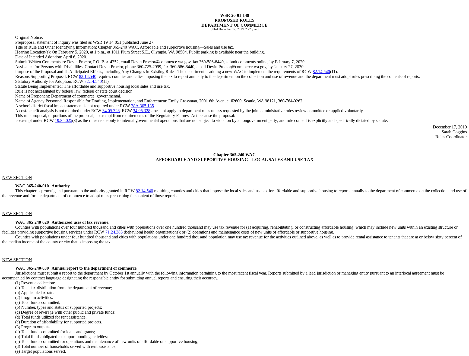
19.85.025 (63, 120)
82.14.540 (321, 71)
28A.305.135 (142, 105)
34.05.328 (111, 110)
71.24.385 (114, 232)
